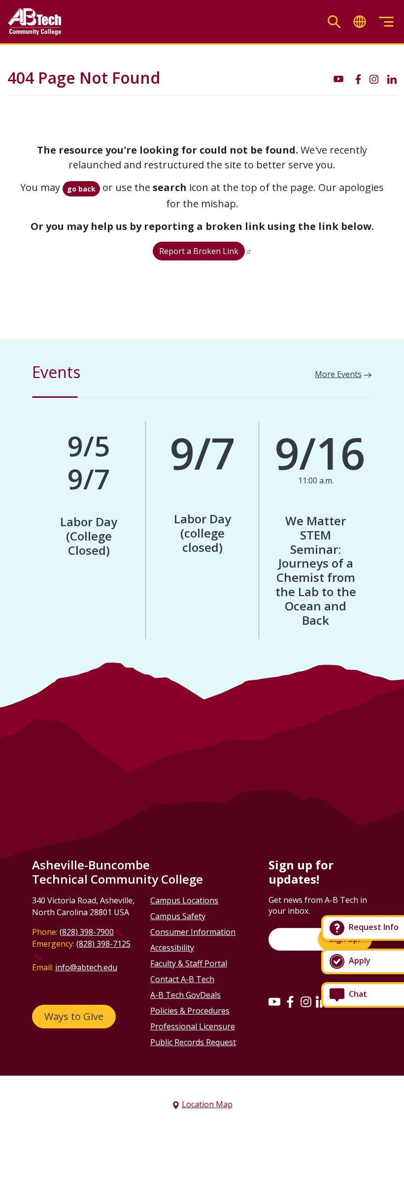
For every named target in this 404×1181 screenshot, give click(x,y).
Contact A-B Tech (182, 979)
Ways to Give (73, 1016)
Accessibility (172, 947)
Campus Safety (177, 916)
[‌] (338, 78)
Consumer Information (193, 931)
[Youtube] (274, 1001)
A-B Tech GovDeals (185, 994)
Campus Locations (184, 900)
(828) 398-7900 (87, 931)
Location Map (207, 1104)
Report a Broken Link (198, 251)
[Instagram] (306, 1001)
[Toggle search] (334, 22)
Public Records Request (193, 1042)
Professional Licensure (192, 1026)
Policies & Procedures (190, 1010)
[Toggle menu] (386, 22)
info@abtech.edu (86, 967)
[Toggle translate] (359, 22)
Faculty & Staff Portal (188, 963)
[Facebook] (290, 1001)
